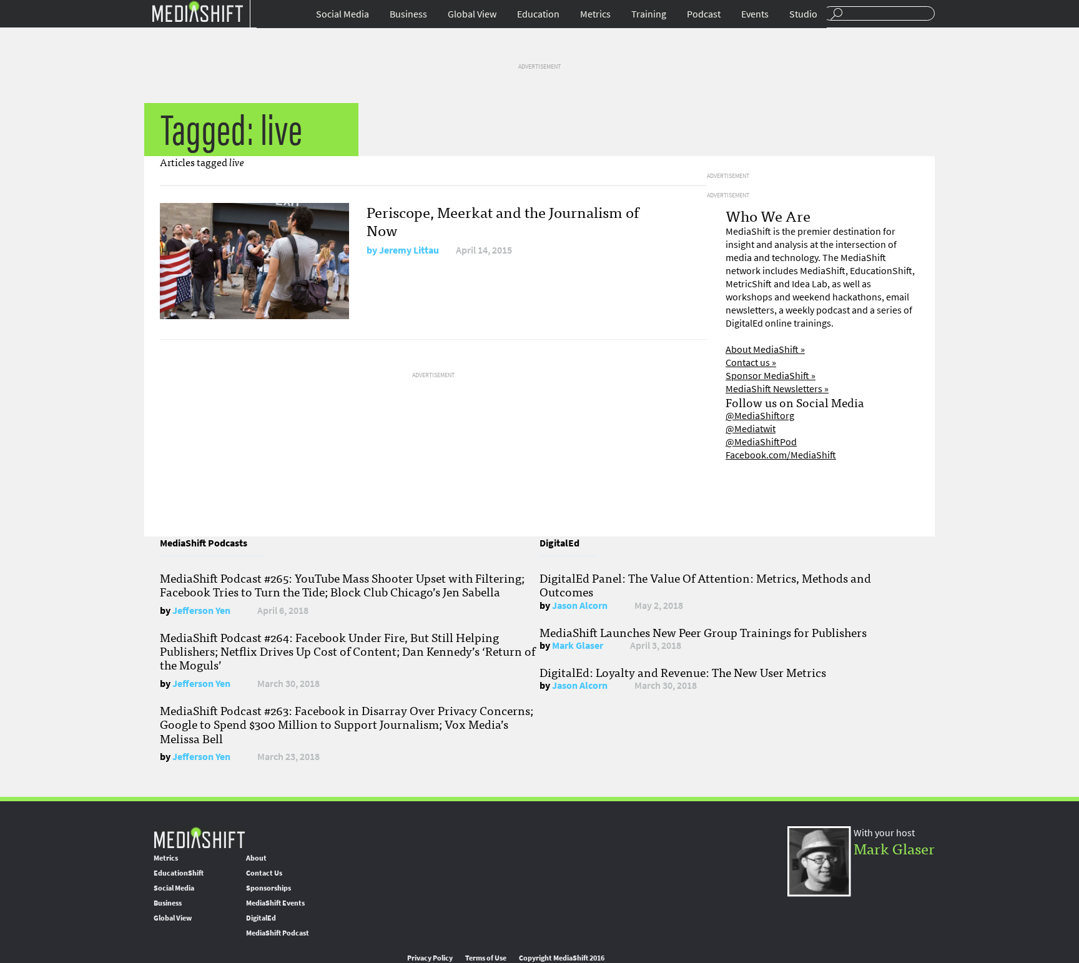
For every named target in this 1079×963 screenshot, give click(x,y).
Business (408, 14)
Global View (472, 14)
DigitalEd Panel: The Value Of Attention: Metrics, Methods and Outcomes (705, 584)
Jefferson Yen (201, 610)
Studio (803, 14)
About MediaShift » (765, 349)
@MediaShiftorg (760, 415)
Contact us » (751, 362)
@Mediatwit (751, 428)
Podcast (704, 14)
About (256, 858)
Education (538, 14)
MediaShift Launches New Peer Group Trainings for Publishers (703, 632)
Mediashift (197, 11)
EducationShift (179, 873)
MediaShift (199, 837)
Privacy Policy (430, 958)
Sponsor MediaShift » (770, 375)
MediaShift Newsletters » (777, 388)
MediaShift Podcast (277, 933)
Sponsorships (268, 888)
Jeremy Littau (409, 250)
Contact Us (264, 873)
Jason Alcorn (580, 605)
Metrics (595, 14)
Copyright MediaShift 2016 (561, 958)
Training (648, 14)
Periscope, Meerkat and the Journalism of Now (503, 220)
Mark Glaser (577, 645)
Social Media (342, 14)
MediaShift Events (275, 903)
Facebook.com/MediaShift (781, 455)
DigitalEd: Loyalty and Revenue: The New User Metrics (683, 672)
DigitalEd (261, 918)
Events (755, 14)
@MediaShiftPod (761, 441)
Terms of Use (485, 958)
